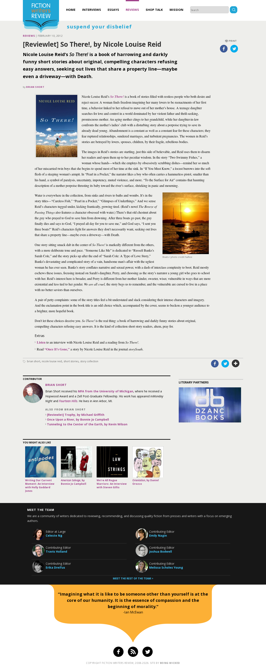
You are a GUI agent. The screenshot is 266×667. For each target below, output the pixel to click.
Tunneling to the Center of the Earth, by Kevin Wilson (87, 424)
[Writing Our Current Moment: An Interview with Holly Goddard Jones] (40, 461)
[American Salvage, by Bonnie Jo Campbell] (76, 461)
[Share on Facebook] (224, 49)
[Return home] (41, 17)
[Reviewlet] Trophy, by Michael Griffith (75, 415)
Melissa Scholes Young (166, 567)
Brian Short (35, 86)
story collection (89, 361)
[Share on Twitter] (234, 49)
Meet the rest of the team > (133, 578)
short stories (71, 361)
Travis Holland (56, 551)
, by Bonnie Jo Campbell (73, 482)
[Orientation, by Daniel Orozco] (148, 461)
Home (70, 9)
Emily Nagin (158, 535)
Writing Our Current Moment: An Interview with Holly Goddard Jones (39, 486)
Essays (113, 9)
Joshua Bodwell (160, 551)
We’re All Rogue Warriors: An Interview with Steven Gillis (112, 484)
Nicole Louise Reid (52, 361)
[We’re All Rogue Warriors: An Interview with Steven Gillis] (112, 461)
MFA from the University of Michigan (105, 391)
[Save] (236, 363)
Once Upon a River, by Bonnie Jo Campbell (78, 419)
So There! (117, 96)
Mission (176, 9)
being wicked (170, 663)
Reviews (132, 9)
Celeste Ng (54, 535)
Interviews (91, 9)
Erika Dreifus (55, 567)
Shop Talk (154, 9)
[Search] (233, 10)
